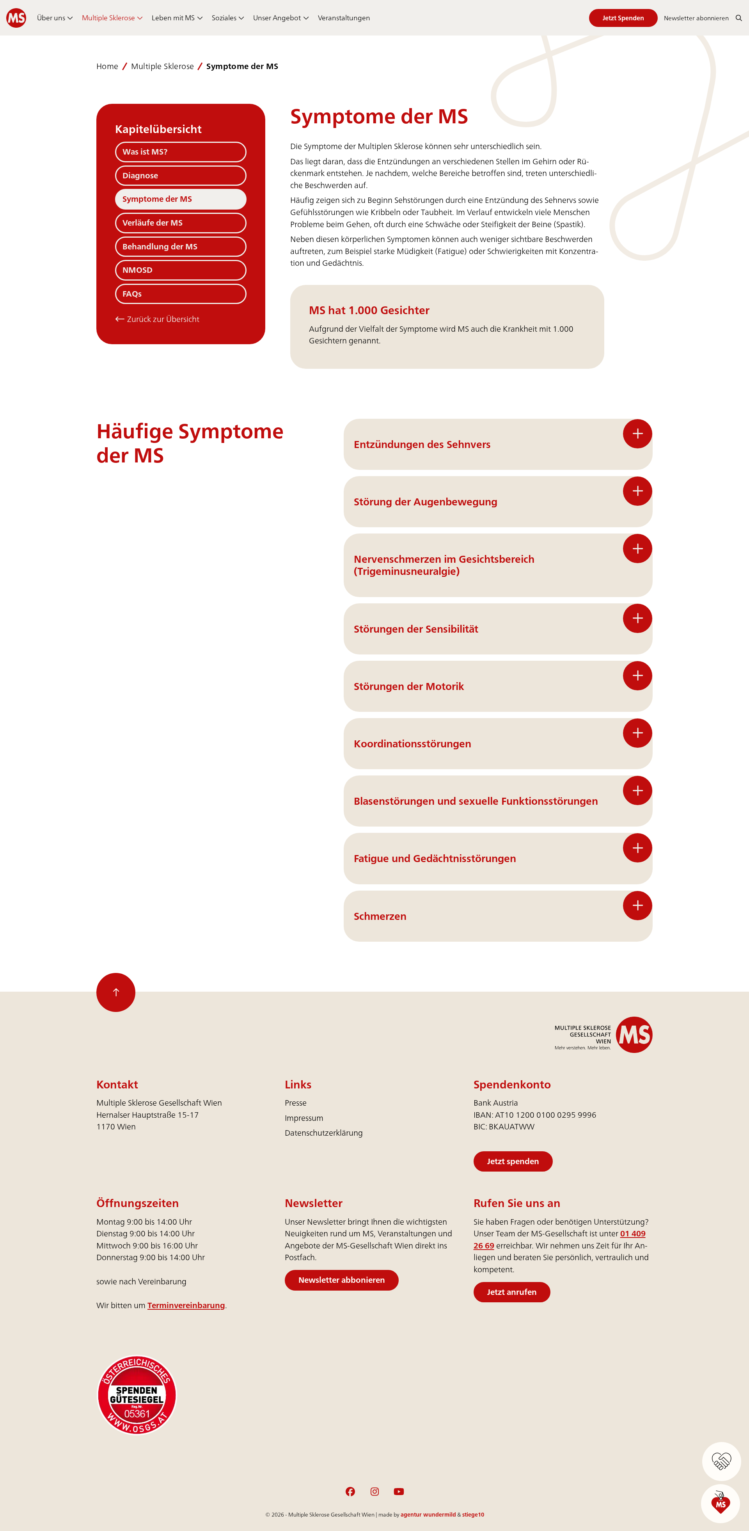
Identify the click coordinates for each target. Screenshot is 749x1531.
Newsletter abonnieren (696, 18)
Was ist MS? (144, 151)
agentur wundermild (428, 1514)
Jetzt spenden (513, 1161)
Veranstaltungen (344, 17)
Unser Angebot (277, 17)
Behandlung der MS (159, 246)
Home (107, 66)
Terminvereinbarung (186, 1305)
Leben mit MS (173, 17)
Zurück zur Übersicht (162, 319)
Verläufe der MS (152, 222)
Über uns (51, 17)
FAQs (132, 293)
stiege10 (473, 1514)
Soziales (224, 17)
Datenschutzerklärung (324, 1133)
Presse (296, 1102)
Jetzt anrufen (512, 1292)
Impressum (304, 1118)
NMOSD (137, 270)
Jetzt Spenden (623, 17)
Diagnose (140, 175)
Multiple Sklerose (108, 17)
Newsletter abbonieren (341, 1280)
